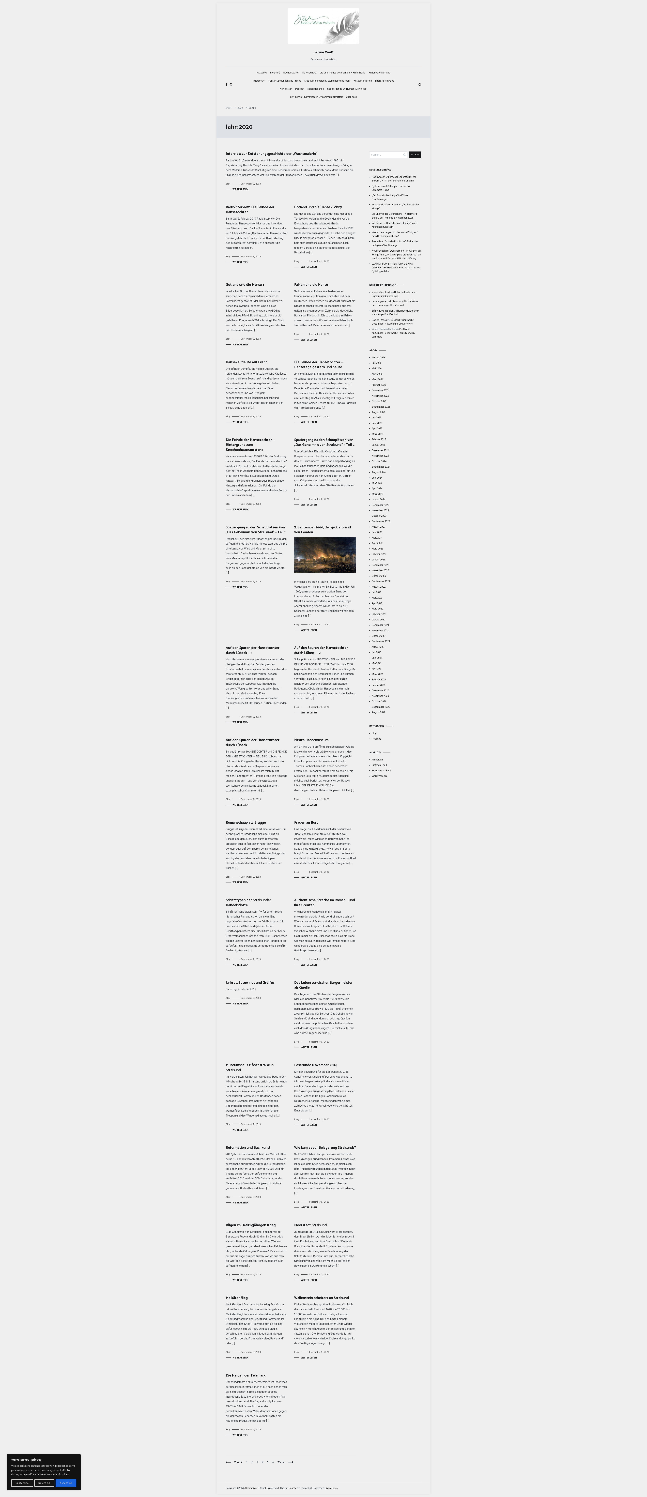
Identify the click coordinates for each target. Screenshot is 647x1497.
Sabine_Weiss (379, 320)
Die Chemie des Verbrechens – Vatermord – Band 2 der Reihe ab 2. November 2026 (395, 215)
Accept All (66, 1483)
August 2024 (379, 472)
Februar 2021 (379, 679)
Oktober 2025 (379, 401)
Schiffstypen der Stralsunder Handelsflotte (248, 902)
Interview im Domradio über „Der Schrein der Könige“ (395, 206)
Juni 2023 (377, 532)
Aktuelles (262, 72)
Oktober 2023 (379, 515)
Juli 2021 (376, 652)
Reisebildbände (315, 88)
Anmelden (377, 759)
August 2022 (379, 586)
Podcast (299, 88)
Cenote (293, 1488)
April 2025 (377, 428)
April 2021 (377, 668)
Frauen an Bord (306, 823)
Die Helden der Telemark (246, 1375)
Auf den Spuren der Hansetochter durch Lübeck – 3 (253, 650)
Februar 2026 (379, 385)
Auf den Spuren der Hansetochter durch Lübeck (253, 742)
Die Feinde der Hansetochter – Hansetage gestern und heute (318, 364)
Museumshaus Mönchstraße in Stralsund (250, 1067)
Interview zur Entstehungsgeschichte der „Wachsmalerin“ (271, 154)
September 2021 (381, 641)
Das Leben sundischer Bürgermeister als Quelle (323, 985)
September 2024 (381, 466)
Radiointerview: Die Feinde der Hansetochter (250, 209)
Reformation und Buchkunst (248, 1148)
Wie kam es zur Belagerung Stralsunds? (325, 1148)
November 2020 (380, 696)
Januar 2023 (378, 559)
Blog (228, 184)
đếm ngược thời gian (383, 310)
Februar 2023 (379, 554)
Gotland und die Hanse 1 (245, 285)
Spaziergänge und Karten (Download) (347, 88)
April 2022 (377, 603)
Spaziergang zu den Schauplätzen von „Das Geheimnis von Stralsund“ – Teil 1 (256, 530)
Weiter (281, 1462)
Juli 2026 (376, 363)
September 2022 (381, 581)
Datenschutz (309, 72)
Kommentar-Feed (381, 770)
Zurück (238, 1462)
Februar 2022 (379, 614)
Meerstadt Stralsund (310, 1225)
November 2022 (380, 570)
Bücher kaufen (291, 72)
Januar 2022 (378, 619)
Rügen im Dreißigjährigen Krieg (251, 1225)
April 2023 (377, 543)
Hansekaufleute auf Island (247, 362)
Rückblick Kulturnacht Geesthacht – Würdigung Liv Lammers (393, 333)
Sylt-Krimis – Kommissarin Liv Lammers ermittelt (316, 97)
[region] (44, 1472)
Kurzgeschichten (363, 80)
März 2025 (377, 434)
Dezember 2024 (380, 450)
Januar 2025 (378, 445)
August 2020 (379, 712)
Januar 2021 (378, 685)
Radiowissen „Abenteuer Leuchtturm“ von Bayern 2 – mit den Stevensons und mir (394, 179)
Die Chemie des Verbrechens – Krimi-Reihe (342, 72)
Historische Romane (379, 72)
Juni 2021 (377, 657)
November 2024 (380, 455)
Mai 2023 (377, 537)
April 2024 (377, 488)
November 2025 (380, 395)
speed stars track (381, 292)
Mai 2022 (377, 597)
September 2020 (381, 707)
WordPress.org (380, 776)
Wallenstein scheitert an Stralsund (321, 1298)
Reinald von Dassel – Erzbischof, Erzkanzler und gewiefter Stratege (395, 243)
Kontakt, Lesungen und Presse (285, 80)
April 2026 (377, 374)
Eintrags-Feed (379, 765)
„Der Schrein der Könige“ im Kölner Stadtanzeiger (390, 197)
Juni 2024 (377, 477)
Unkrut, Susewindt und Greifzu (250, 983)
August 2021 (379, 647)
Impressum (259, 80)
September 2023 (381, 521)
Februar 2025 (379, 439)
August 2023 (379, 526)
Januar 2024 (378, 499)
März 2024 (377, 494)
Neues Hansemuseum (311, 740)
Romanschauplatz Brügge (246, 823)
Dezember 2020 (380, 690)
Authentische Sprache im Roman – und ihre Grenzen (324, 902)
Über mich (351, 97)
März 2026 (377, 379)
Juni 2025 (377, 423)
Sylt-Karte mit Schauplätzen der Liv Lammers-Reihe (391, 188)
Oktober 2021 (379, 636)
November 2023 (380, 510)
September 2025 (381, 406)
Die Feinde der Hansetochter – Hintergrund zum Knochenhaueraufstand (250, 445)
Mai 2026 (377, 368)
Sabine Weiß (323, 52)
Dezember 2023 (380, 505)
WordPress (332, 1488)
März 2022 (377, 608)
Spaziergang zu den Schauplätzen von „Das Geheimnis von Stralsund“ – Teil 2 (324, 442)
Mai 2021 (377, 663)
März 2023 (377, 548)
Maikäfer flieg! (237, 1298)
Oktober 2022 (379, 576)
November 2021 (380, 630)
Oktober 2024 (379, 461)
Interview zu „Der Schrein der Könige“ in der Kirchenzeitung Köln (395, 225)
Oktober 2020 (379, 701)
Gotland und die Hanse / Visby (318, 207)
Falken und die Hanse (311, 285)
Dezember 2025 (380, 390)
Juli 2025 (376, 417)
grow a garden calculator (385, 301)
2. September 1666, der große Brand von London (322, 530)
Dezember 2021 (380, 625)
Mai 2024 (377, 483)
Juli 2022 (376, 592)
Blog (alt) (275, 72)
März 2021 (377, 674)
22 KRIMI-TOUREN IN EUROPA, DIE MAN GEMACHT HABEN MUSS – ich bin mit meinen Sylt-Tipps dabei (396, 267)
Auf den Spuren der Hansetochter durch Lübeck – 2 (321, 650)
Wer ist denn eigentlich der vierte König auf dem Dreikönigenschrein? (395, 234)
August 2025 (379, 412)
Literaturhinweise (384, 80)
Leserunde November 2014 (315, 1065)
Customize (22, 1483)
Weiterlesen (240, 189)
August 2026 (379, 357)
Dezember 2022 (380, 565)
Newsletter (286, 88)
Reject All (44, 1483)
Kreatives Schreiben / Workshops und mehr (327, 80)
